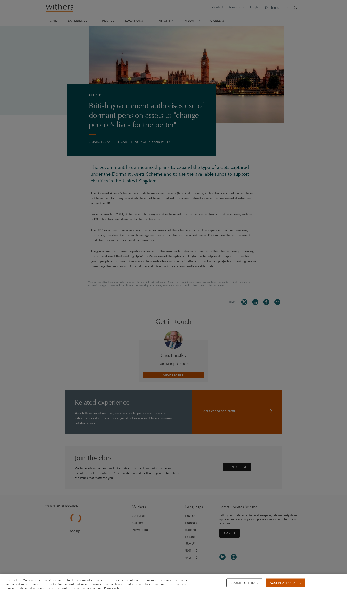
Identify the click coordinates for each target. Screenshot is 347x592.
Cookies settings (244, 582)
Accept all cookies (285, 582)
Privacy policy (113, 588)
